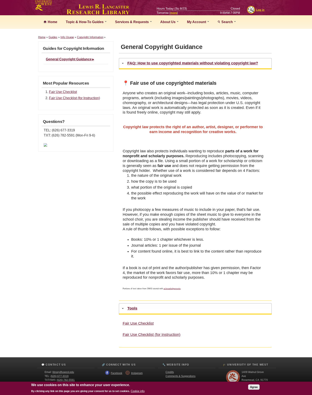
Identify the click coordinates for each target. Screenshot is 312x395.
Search (227, 22)
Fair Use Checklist (63, 92)
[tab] (195, 63)
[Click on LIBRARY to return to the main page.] (98, 13)
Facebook (116, 373)
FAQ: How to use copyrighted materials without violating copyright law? (192, 63)
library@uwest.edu (63, 372)
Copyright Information (90, 37)
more (173, 12)
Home (52, 22)
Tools (132, 308)
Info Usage (67, 37)
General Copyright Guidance (69, 59)
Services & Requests (132, 22)
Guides (53, 37)
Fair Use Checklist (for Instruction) (74, 98)
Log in (260, 9)
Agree (254, 387)
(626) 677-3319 (60, 376)
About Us (168, 22)
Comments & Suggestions (180, 376)
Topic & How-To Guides (85, 22)
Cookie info (138, 391)
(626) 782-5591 (66, 380)
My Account (197, 22)
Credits (170, 372)
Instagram (137, 373)
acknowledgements (172, 289)
